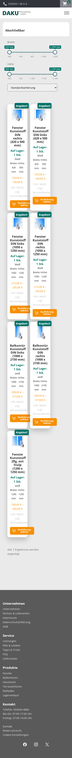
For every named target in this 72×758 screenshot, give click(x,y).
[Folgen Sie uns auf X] (47, 744)
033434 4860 (21, 709)
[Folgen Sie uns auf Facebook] (25, 744)
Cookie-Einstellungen (16, 735)
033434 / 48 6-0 (17, 3)
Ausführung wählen (24, 204)
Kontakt (7, 726)
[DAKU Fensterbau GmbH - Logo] (16, 13)
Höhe (10, 64)
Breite (11, 42)
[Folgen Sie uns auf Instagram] (36, 744)
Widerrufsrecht (12, 730)
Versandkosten (19, 196)
